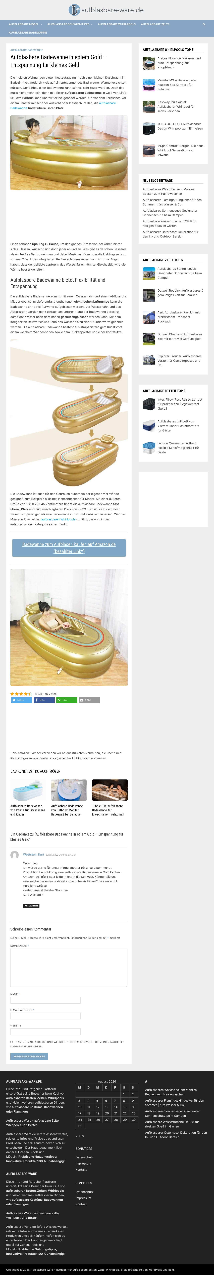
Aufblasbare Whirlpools (117, 24)
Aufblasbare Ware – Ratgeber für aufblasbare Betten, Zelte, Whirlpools (75, 1269)
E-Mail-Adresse (22, 1009)
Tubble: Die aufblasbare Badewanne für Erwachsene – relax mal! (108, 810)
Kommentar (19, 945)
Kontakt (81, 1169)
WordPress (155, 1269)
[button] (21, 700)
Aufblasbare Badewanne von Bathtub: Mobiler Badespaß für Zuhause (67, 810)
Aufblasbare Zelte (155, 24)
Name (15, 994)
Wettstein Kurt (33, 854)
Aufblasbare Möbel (24, 24)
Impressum (83, 1163)
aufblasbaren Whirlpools (58, 519)
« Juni (80, 1136)
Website (16, 1025)
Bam (171, 1269)
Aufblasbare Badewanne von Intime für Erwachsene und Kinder (27, 810)
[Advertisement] (69, 218)
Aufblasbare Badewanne (28, 32)
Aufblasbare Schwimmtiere (68, 24)
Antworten (31, 905)
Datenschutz (85, 1157)
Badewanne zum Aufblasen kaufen (54, 544)
